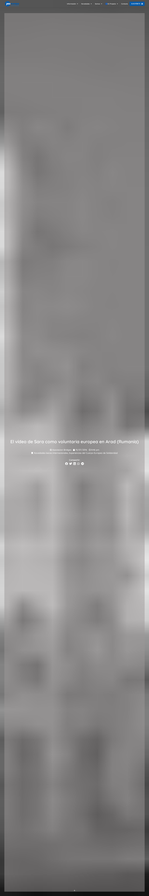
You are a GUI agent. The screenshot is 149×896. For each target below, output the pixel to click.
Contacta (124, 4)
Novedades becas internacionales (51, 453)
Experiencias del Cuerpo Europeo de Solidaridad (93, 453)
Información (71, 4)
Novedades (85, 4)
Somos (97, 4)
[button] (66, 463)
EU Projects (112, 4)
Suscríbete (135, 4)
